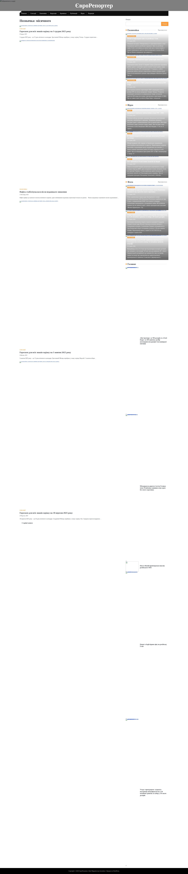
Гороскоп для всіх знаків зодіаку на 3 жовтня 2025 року (45, 352)
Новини (24, 13)
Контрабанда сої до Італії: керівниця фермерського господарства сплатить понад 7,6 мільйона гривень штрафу (145, 242)
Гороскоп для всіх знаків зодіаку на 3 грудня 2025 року (45, 31)
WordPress (116, 871)
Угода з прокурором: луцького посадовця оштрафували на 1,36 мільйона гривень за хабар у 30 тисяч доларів (147, 216)
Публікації (73, 13)
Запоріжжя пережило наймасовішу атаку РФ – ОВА (145, 113)
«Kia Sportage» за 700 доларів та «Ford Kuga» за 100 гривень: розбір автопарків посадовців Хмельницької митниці (153, 341)
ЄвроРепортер (94, 5)
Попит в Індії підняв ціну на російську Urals (142, 39)
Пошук (128, 19)
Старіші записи (27, 523)
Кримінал (63, 13)
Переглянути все (162, 30)
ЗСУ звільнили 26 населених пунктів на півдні (143, 162)
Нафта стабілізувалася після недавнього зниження (43, 192)
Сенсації (33, 13)
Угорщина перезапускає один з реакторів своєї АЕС (145, 60)
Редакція (91, 13)
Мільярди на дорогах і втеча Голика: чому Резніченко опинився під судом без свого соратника (146, 191)
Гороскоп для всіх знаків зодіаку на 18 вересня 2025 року (46, 513)
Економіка (43, 13)
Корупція (53, 13)
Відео (83, 13)
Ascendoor (102, 871)
